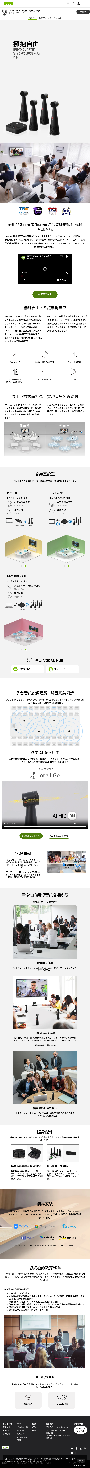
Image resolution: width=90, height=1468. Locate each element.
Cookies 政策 (41, 1461)
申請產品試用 (62, 1404)
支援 (50, 18)
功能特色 (32, 18)
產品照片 (57, 18)
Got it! (81, 1460)
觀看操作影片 (25, 669)
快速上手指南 (61, 669)
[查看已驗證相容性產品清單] (45, 1045)
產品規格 (42, 18)
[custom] (72, 1448)
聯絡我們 (28, 1404)
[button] (83, 3)
